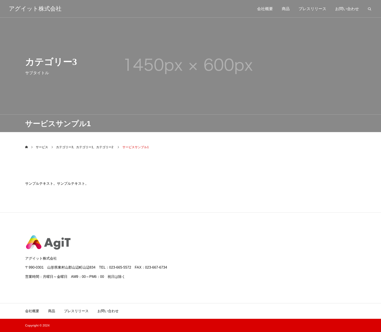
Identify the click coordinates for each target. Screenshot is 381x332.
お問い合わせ (347, 9)
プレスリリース (312, 9)
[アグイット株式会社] (190, 242)
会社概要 (265, 9)
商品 (286, 9)
